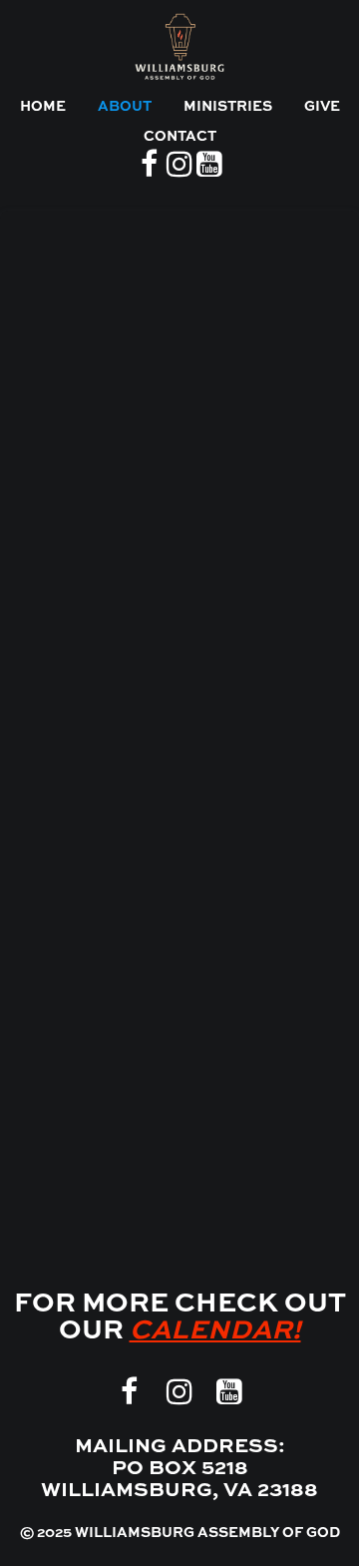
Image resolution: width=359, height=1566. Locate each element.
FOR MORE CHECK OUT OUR (180, 1317)
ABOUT (125, 107)
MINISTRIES (227, 107)
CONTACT (180, 137)
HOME (43, 107)
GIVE (322, 107)
